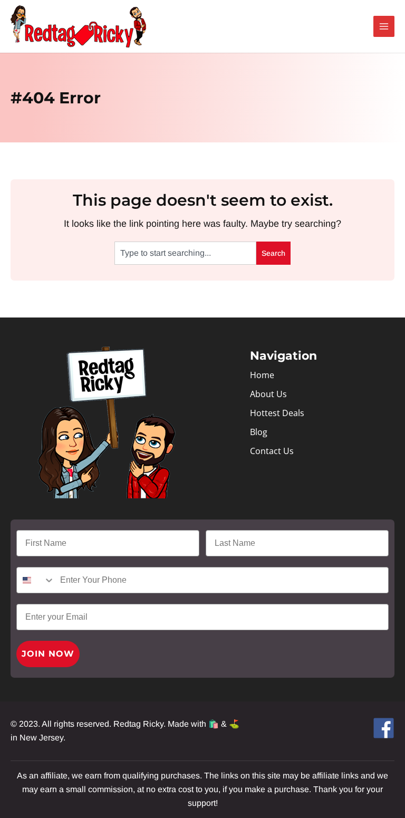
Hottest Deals (277, 413)
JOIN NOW (48, 654)
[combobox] (185, 253)
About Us (268, 394)
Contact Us (272, 451)
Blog (258, 432)
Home (262, 375)
